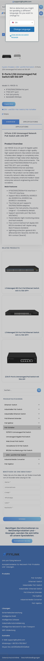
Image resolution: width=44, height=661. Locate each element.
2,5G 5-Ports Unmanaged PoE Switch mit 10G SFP (22, 378)
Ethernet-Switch (35, 582)
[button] (41, 13)
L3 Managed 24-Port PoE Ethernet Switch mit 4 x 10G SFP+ (22, 333)
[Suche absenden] (41, 7)
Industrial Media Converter (31, 600)
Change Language (22, 29)
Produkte (11, 67)
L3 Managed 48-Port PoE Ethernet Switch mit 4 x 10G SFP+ (22, 289)
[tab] (10, 122)
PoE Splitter (37, 596)
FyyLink (4, 67)
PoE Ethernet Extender (33, 592)
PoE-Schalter (30, 109)
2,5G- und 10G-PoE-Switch (25, 67)
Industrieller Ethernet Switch (30, 589)
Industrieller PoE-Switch (32, 585)
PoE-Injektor (37, 603)
